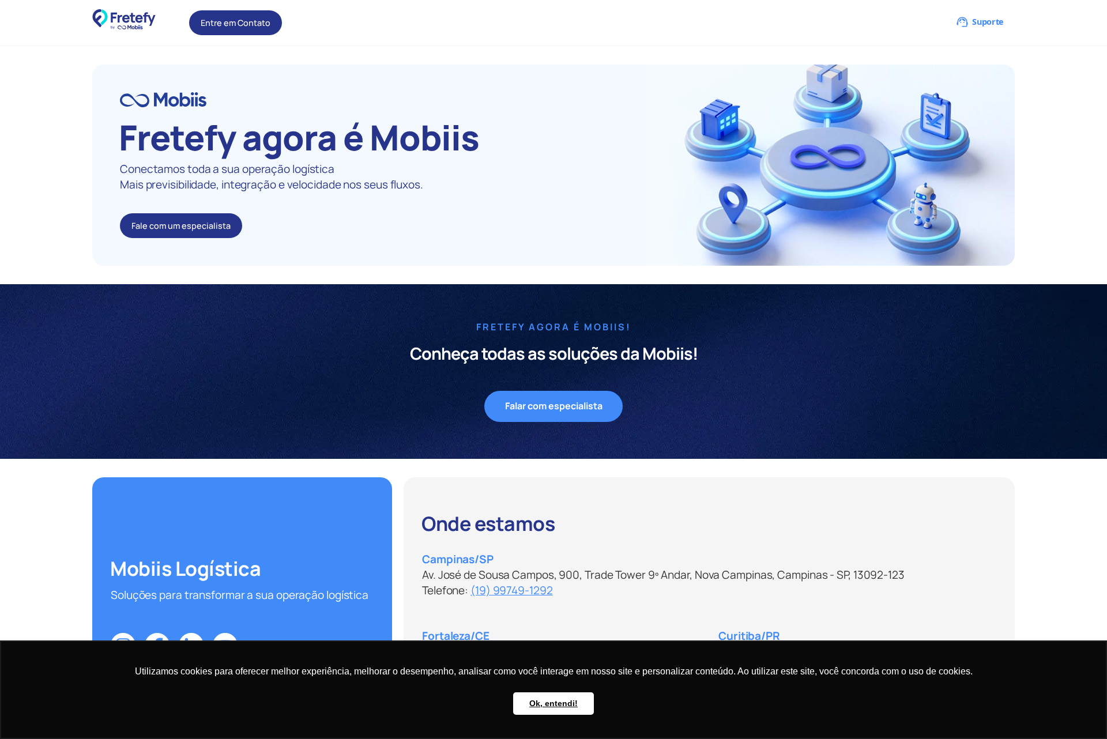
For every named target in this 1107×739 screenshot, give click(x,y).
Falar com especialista (554, 405)
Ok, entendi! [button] (553, 703)
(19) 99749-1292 (511, 590)
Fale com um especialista (181, 225)
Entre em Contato (235, 22)
